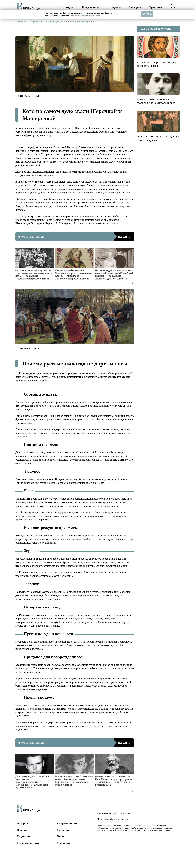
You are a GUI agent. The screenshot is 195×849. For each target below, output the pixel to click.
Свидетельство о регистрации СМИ (114, 813)
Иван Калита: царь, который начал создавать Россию (157, 64)
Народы (115, 7)
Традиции (155, 7)
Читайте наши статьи (74, 236)
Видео (61, 836)
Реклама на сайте (28, 843)
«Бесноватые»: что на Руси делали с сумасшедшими (158, 138)
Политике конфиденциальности (85, 15)
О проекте (64, 843)
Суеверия (135, 7)
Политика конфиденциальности (113, 819)
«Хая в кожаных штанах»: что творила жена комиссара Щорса (156, 101)
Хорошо (147, 14)
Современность (92, 7)
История (68, 7)
